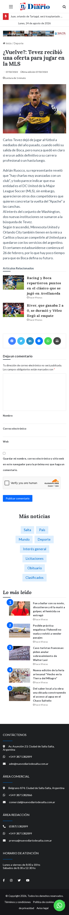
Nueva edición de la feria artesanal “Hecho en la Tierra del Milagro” (48, 674)
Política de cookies (43, 902)
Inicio (8, 43)
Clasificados (34, 577)
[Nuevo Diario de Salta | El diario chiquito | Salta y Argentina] (34, 6)
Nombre (8, 415)
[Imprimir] (57, 341)
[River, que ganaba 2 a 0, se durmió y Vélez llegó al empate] (13, 310)
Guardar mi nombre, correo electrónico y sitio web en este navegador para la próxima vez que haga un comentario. (33, 464)
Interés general (34, 549)
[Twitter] (21, 341)
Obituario (34, 568)
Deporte (18, 43)
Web (6, 441)
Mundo (24, 539)
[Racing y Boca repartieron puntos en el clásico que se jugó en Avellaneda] (13, 282)
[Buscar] (64, 8)
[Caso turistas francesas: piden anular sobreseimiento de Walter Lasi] (19, 653)
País (42, 530)
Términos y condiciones (17, 902)
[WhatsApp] (48, 341)
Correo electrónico (14, 428)
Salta (27, 530)
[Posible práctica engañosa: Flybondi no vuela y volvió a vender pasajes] (19, 631)
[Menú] (11, 8)
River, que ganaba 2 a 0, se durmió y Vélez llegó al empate (45, 310)
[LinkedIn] (30, 341)
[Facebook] (12, 341)
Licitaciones (34, 558)
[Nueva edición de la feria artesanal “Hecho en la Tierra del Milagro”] (19, 675)
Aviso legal (42, 908)
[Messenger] (39, 341)
